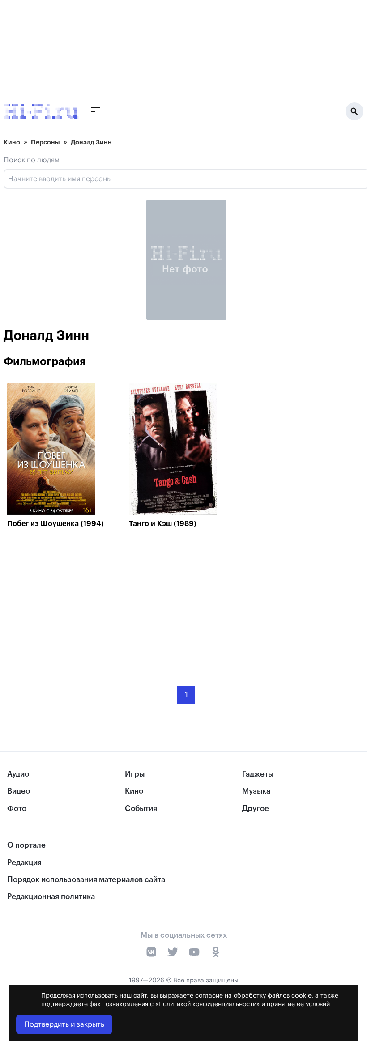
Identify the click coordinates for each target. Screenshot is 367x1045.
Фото (16, 808)
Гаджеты (257, 774)
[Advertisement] (186, 600)
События (141, 808)
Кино (12, 142)
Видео (18, 791)
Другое (255, 808)
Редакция (24, 863)
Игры (135, 774)
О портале (26, 845)
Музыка (256, 791)
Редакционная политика (51, 897)
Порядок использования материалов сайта (86, 880)
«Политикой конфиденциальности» (207, 1004)
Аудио (18, 774)
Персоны (45, 142)
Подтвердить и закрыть (64, 1024)
